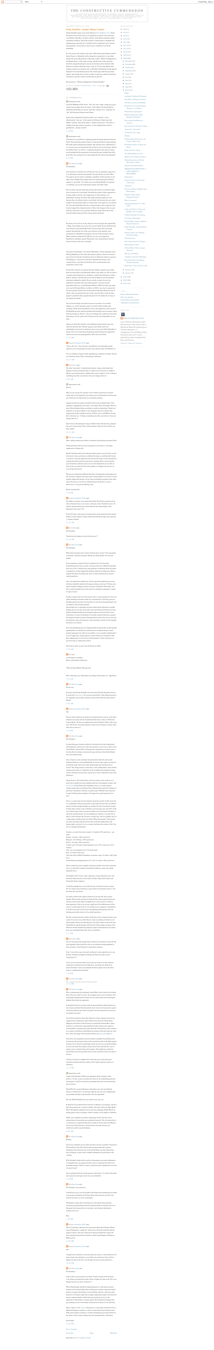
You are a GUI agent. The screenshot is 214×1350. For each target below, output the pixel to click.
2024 (125, 29)
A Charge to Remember (132, 218)
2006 (125, 280)
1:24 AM (69, 649)
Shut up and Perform (131, 253)
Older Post (113, 1333)
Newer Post (70, 1333)
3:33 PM (69, 730)
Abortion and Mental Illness (134, 165)
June (127, 80)
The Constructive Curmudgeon (107, 10)
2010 (125, 52)
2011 (125, 48)
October (128, 67)
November (129, 64)
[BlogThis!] (69, 89)
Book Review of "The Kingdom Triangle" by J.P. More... (135, 107)
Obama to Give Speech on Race (135, 157)
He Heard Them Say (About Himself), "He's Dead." (134, 116)
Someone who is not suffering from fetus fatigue (134, 233)
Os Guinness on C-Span (132, 132)
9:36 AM (69, 703)
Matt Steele (72, 365)
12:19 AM (70, 522)
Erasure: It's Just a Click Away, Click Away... (135, 181)
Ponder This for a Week (132, 150)
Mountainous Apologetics (133, 111)
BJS (70, 654)
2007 (125, 277)
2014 (125, 39)
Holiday (127, 136)
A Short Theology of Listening (135, 215)
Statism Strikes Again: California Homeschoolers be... (136, 222)
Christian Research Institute (130, 300)
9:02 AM (69, 379)
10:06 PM (70, 1241)
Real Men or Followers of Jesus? (135, 99)
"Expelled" (128, 186)
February (128, 270)
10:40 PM (70, 1324)
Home (92, 1333)
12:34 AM (70, 539)
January (128, 273)
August (127, 74)
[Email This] (67, 89)
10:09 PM (70, 1263)
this (85, 314)
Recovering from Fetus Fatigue (135, 241)
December (128, 61)
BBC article (81, 1307)
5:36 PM (69, 131)
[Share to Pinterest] (76, 89)
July (126, 77)
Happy (127, 93)
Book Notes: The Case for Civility (136, 265)
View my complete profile (131, 343)
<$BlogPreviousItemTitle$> (130, 303)
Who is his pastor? (131, 200)
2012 (125, 45)
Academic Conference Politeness (136, 96)
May (127, 83)
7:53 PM (69, 493)
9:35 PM (69, 158)
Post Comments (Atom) (83, 1338)
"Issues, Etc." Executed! (132, 129)
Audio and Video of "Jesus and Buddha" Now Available (135, 210)
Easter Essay (129, 177)
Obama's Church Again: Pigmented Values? (132, 195)
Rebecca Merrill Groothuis (129, 294)
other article (79, 695)
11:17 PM (70, 1068)
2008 (125, 58)
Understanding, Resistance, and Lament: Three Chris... (135, 140)
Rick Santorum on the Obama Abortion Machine (134, 261)
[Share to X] (72, 89)
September (129, 71)
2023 (125, 32)
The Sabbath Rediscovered (134, 153)
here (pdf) (103, 1033)
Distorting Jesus (130, 238)
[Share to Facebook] (74, 89)
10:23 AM (70, 432)
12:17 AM (70, 359)
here (110, 1033)
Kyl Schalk (72, 528)
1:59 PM (69, 1219)
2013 (125, 42)
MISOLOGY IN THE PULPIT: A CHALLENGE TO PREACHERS (135, 171)
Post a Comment (71, 1329)
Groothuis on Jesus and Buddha (135, 102)
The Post (103, 33)
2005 (125, 283)
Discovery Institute (127, 297)
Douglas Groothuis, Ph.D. (77, 343)
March (127, 90)
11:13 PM (70, 984)
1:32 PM (69, 1179)
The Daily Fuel (74, 163)
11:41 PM (70, 337)
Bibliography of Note (132, 244)
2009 (125, 55)
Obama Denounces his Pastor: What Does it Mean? (134, 161)
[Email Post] (107, 85)
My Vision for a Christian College (136, 126)
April (127, 87)
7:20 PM (69, 973)
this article (69, 785)
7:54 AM (69, 679)
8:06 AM (69, 1131)
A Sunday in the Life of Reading (135, 257)
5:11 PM (69, 933)
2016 (125, 36)
